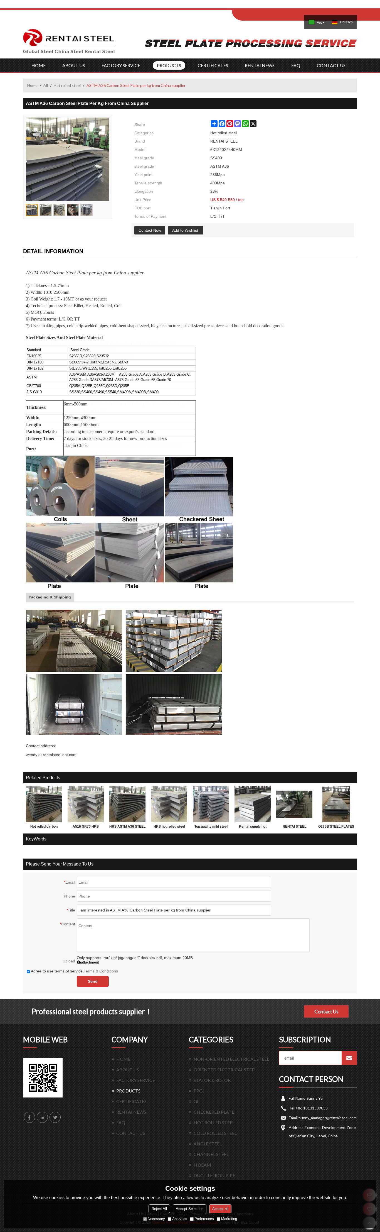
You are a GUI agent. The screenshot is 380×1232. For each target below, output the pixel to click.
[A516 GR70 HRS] (86, 804)
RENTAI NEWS (260, 65)
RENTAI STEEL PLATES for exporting (294, 828)
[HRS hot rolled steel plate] (169, 804)
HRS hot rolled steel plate (169, 828)
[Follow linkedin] (42, 1117)
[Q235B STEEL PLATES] (336, 804)
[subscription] (349, 1058)
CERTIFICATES (213, 65)
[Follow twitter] (55, 1117)
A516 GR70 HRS (86, 826)
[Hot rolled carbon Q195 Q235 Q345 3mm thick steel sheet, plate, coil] (44, 804)
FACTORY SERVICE (121, 65)
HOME (38, 65)
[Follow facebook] (29, 1117)
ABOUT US (73, 65)
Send (93, 981)
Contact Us (326, 1011)
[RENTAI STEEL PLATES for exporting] (294, 804)
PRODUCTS (169, 65)
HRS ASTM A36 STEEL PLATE (127, 828)
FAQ (295, 65)
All (45, 85)
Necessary (156, 1219)
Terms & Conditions (101, 971)
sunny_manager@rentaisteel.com (328, 1117)
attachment (90, 962)
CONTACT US (331, 65)
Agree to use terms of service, (74, 971)
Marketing (229, 1219)
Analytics (179, 1219)
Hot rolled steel (67, 85)
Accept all (220, 1209)
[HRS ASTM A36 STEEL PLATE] (127, 804)
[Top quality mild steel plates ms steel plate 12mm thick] (211, 804)
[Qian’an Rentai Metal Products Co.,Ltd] (69, 43)
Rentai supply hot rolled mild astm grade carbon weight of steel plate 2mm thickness (252, 828)
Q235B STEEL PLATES (336, 826)
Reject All (159, 1209)
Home (32, 85)
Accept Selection (189, 1209)
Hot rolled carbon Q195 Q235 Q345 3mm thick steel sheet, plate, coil (44, 828)
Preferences (204, 1219)
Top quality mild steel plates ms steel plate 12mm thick (211, 828)
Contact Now (150, 230)
